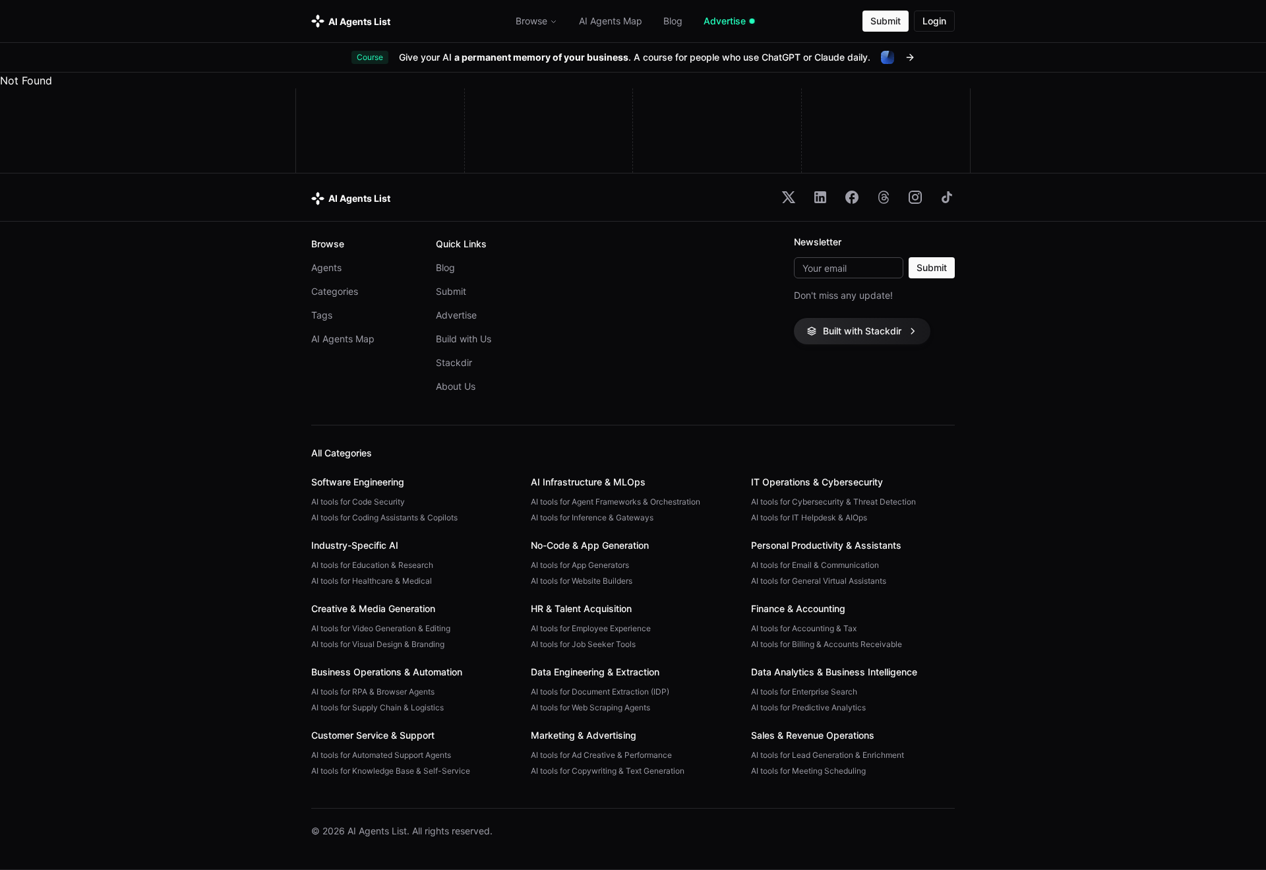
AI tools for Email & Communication (815, 565)
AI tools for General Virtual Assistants (818, 581)
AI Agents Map (343, 338)
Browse (531, 20)
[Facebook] (852, 197)
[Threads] (883, 197)
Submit (885, 20)
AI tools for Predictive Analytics (808, 707)
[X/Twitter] (789, 197)
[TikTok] (947, 197)
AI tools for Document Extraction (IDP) (600, 692)
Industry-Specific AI (354, 545)
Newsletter (817, 242)
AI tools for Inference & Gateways (592, 517)
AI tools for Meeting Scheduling (808, 771)
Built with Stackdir (862, 330)
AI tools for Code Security (358, 502)
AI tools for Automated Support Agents (381, 755)
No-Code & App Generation (590, 545)
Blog (445, 267)
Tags (321, 315)
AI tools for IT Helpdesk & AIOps (809, 517)
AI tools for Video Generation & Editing (380, 628)
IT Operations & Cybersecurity (817, 481)
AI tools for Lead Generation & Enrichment (827, 755)
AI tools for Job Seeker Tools (583, 644)
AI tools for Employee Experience (591, 628)
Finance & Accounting (798, 608)
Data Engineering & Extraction (595, 671)
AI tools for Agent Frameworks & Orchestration (615, 502)
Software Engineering (357, 481)
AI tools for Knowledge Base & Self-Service (390, 771)
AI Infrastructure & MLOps (588, 481)
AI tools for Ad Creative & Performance (601, 755)
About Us (455, 386)
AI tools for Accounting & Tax (804, 628)
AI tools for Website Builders (581, 581)
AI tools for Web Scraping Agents (590, 707)
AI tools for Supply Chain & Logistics (377, 707)
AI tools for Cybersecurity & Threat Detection (833, 502)
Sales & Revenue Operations (812, 735)
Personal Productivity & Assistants (826, 545)
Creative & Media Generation (373, 608)
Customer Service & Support (373, 735)
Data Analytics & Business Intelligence (834, 671)
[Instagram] (915, 197)
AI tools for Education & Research (372, 565)
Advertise (456, 315)
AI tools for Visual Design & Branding (377, 644)
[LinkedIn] (820, 197)
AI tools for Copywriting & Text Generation (607, 771)
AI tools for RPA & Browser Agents (373, 692)
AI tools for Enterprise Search (804, 692)
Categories (334, 291)
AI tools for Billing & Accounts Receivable (826, 644)
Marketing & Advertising (583, 735)
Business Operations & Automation (386, 671)
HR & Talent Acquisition (581, 608)
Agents (326, 267)
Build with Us (463, 338)
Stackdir (454, 362)
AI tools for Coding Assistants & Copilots (384, 517)
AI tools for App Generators (580, 565)
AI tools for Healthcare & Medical (371, 581)
